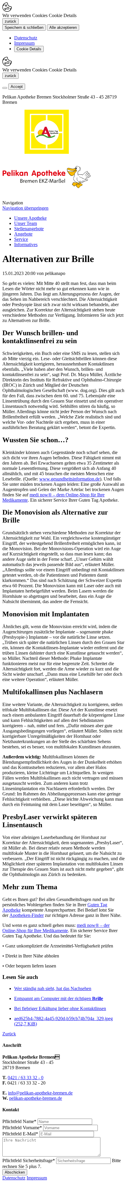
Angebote (23, 233)
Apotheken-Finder (26, 915)
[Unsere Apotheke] (46, 197)
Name (19, 1121)
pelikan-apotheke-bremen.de (35, 1098)
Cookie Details (29, 49)
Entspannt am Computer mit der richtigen (58, 998)
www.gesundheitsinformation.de (69, 478)
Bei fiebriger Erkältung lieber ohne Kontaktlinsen (60, 1008)
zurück (10, 21)
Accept (17, 86)
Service (21, 239)
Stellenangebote (29, 228)
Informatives (26, 244)
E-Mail (20, 1133)
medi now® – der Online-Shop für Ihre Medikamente (56, 928)
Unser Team (25, 223)
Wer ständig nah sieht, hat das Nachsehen (52, 988)
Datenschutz (25, 37)
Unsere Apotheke (30, 218)
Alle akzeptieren (63, 27)
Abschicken (15, 1172)
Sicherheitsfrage (28, 1160)
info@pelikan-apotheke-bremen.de (40, 1092)
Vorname (22, 1127)
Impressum (24, 43)
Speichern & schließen (24, 27)
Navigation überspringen (25, 208)
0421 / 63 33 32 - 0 (25, 1077)
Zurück (9, 1033)
